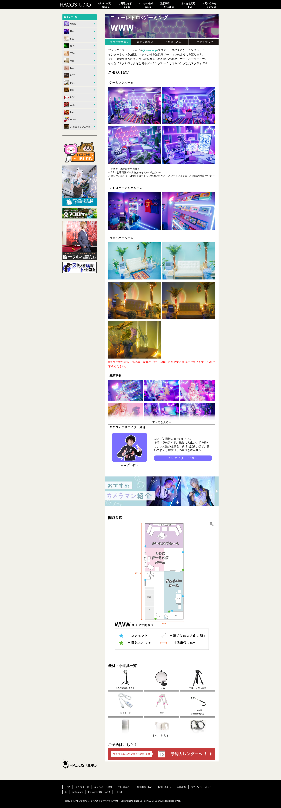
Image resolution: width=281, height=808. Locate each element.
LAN (72, 112)
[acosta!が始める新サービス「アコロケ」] (79, 213)
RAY (72, 97)
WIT (72, 61)
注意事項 (167, 5)
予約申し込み (173, 42)
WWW (73, 24)
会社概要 (181, 787)
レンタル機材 (146, 5)
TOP (67, 787)
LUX (72, 90)
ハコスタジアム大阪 (80, 127)
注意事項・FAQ (144, 787)
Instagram (77, 792)
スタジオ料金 (144, 42)
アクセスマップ (203, 42)
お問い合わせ (209, 5)
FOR (72, 82)
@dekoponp (149, 50)
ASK (72, 105)
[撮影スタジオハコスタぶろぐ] (79, 152)
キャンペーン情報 (103, 787)
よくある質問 (188, 5)
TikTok (118, 792)
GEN (72, 46)
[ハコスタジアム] (79, 186)
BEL (72, 38)
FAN (72, 68)
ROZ (72, 75)
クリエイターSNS (181, 458)
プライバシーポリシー (202, 787)
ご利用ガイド (125, 5)
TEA (72, 53)
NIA (72, 31)
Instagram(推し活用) (99, 792)
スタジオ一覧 (104, 5)
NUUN (73, 119)
